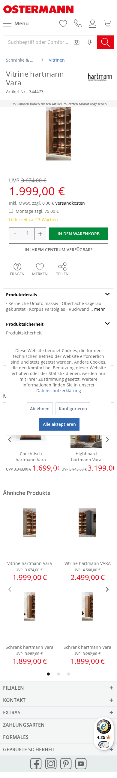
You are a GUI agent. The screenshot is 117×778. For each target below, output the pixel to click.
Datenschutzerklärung (58, 390)
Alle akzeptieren (59, 424)
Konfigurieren (73, 408)
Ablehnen (40, 408)
